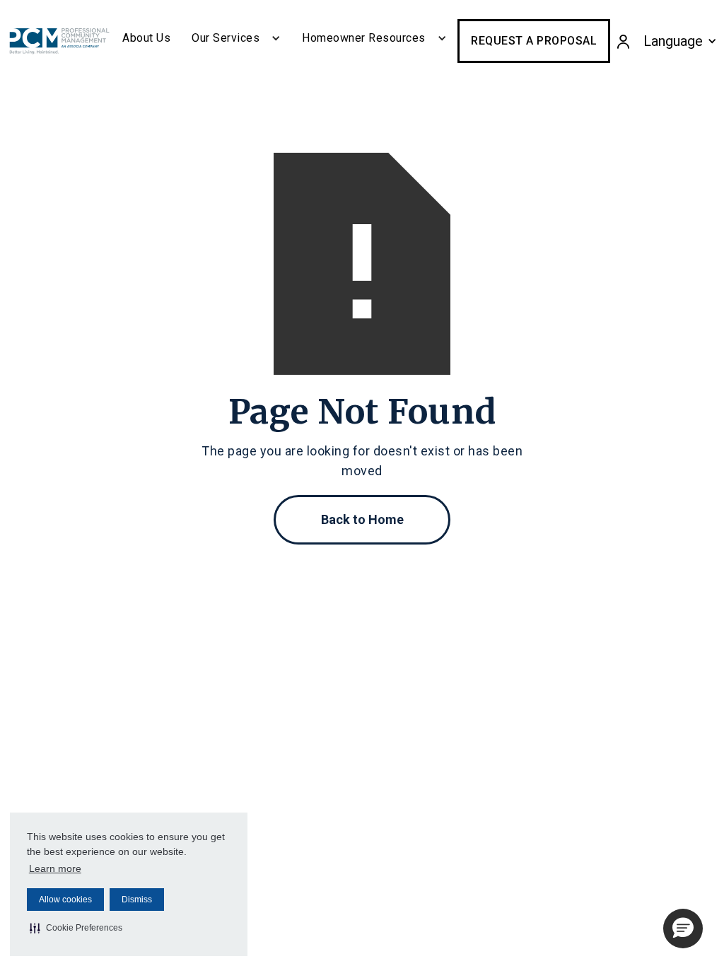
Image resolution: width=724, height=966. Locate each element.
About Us (146, 38)
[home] (59, 41)
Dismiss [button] (137, 899)
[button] (76, 927)
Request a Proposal (534, 40)
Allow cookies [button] (65, 899)
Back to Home (362, 519)
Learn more (55, 868)
